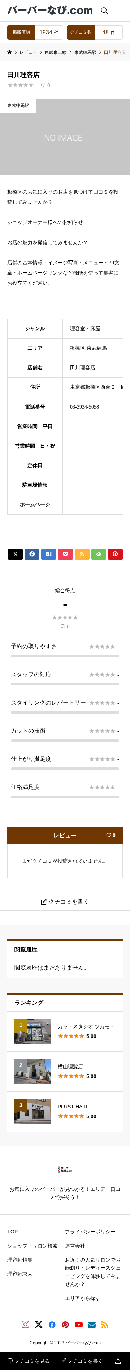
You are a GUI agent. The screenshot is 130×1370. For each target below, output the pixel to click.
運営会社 (75, 1246)
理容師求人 (19, 1274)
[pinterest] (65, 1324)
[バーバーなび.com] (50, 10)
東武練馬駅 (18, 105)
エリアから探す (82, 1298)
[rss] (104, 1324)
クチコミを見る (29, 1360)
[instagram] (25, 1324)
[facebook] (52, 1324)
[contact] (92, 1324)
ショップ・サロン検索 (32, 1246)
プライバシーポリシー (90, 1232)
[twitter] (39, 1324)
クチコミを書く (82, 1360)
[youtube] (79, 1324)
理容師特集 (19, 1260)
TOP (12, 1232)
